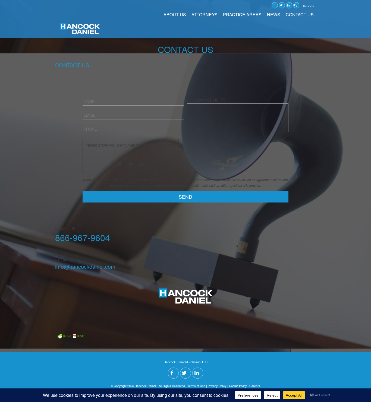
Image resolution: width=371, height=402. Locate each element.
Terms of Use (196, 386)
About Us (175, 14)
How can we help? (206, 100)
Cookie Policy (238, 386)
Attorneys (204, 14)
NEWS (273, 14)
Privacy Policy (217, 386)
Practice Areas (242, 14)
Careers (308, 5)
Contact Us (300, 14)
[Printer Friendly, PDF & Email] (70, 328)
